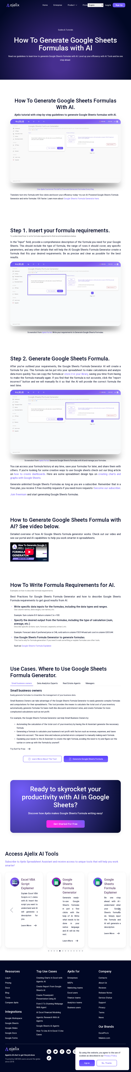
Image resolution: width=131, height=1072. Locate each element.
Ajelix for (73, 971)
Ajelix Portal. (47, 332)
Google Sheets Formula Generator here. (81, 198)
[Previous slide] (12, 910)
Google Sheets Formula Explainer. (37, 646)
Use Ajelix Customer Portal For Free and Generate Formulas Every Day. (65, 189)
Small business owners (22, 683)
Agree (87, 1063)
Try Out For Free (17, 749)
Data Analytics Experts (47, 683)
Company (105, 971)
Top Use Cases (46, 971)
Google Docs (11, 1033)
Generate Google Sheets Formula (88, 759)
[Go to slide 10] (74, 951)
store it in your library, (76, 373)
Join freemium (18, 494)
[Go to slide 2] (51, 951)
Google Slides (11, 1028)
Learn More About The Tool (44, 759)
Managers (90, 683)
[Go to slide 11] (76, 951)
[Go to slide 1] (48, 951)
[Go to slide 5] (60, 951)
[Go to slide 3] (54, 951)
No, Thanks (107, 1063)
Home (45, 5)
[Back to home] (12, 5)
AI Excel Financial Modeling (48, 1012)
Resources (12, 971)
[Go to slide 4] (57, 951)
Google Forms (11, 1038)
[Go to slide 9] (71, 951)
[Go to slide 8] (68, 951)
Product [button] (71, 5)
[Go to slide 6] (62, 951)
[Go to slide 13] (82, 951)
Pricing (85, 5)
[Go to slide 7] (65, 951)
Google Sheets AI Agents (47, 1026)
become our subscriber (107, 488)
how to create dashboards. (30, 474)
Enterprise (57, 5)
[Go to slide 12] (79, 951)
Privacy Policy (110, 1056)
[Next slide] (119, 910)
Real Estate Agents (71, 683)
